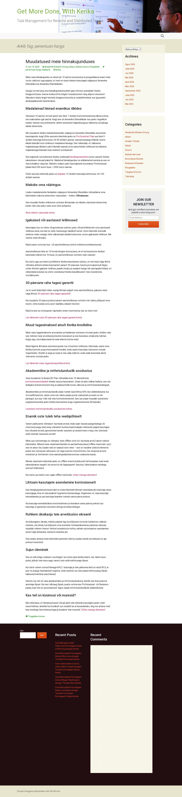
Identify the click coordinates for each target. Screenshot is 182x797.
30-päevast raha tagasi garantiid (54, 293)
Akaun (72, 67)
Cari (21, 631)
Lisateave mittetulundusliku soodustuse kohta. (49, 409)
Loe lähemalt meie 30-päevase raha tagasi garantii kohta (54, 317)
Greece (85, 67)
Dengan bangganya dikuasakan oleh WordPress (38, 791)
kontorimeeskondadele (37, 381)
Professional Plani (85, 136)
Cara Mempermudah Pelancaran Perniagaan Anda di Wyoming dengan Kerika (68, 646)
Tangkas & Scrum (133, 172)
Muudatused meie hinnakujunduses (60, 61)
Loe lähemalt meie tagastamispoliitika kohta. (48, 363)
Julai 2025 (129, 95)
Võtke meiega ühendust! (93, 609)
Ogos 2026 (130, 64)
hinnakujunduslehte (79, 157)
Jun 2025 (129, 99)
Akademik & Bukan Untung (56, 67)
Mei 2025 (129, 104)
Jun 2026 (129, 73)
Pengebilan (95, 67)
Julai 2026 (129, 69)
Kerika (58, 70)
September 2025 (132, 91)
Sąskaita (46, 70)
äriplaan (61, 174)
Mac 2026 (129, 86)
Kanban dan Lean (133, 154)
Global (78, 67)
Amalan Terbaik (132, 141)
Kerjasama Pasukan (134, 163)
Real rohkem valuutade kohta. (40, 212)
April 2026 (129, 82)
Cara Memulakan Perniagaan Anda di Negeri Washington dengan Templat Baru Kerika (68, 680)
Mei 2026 (129, 77)
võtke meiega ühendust (84, 475)
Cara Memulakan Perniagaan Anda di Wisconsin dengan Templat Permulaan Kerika (68, 656)
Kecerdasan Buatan (134, 159)
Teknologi (129, 176)
